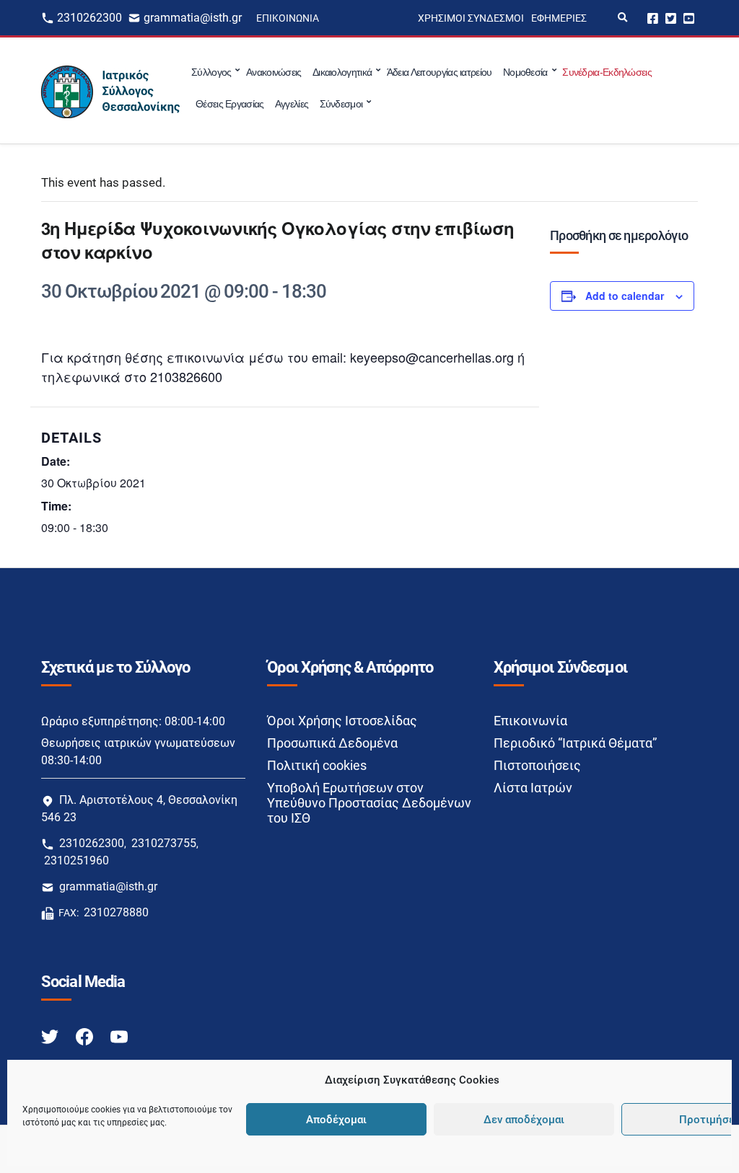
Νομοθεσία (525, 72)
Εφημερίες (559, 18)
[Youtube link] (119, 1036)
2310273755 (163, 843)
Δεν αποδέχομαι (524, 1119)
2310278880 (116, 912)
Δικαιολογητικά (342, 72)
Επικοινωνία (287, 18)
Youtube (689, 18)
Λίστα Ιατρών (533, 787)
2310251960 (76, 860)
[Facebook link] (86, 1036)
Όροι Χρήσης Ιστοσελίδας (342, 720)
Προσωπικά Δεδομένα (332, 743)
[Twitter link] (51, 1036)
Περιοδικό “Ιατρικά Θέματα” (575, 743)
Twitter (671, 18)
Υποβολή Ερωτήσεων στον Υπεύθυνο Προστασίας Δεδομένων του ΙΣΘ (369, 802)
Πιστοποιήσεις (537, 765)
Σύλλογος (211, 72)
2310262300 (89, 18)
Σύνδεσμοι (341, 104)
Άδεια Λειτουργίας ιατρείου (439, 72)
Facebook (653, 18)
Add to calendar (624, 295)
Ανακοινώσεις (274, 72)
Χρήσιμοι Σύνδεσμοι (471, 18)
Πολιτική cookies (317, 765)
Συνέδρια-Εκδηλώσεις (607, 72)
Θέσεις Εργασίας (230, 104)
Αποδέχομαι (336, 1119)
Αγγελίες (291, 104)
